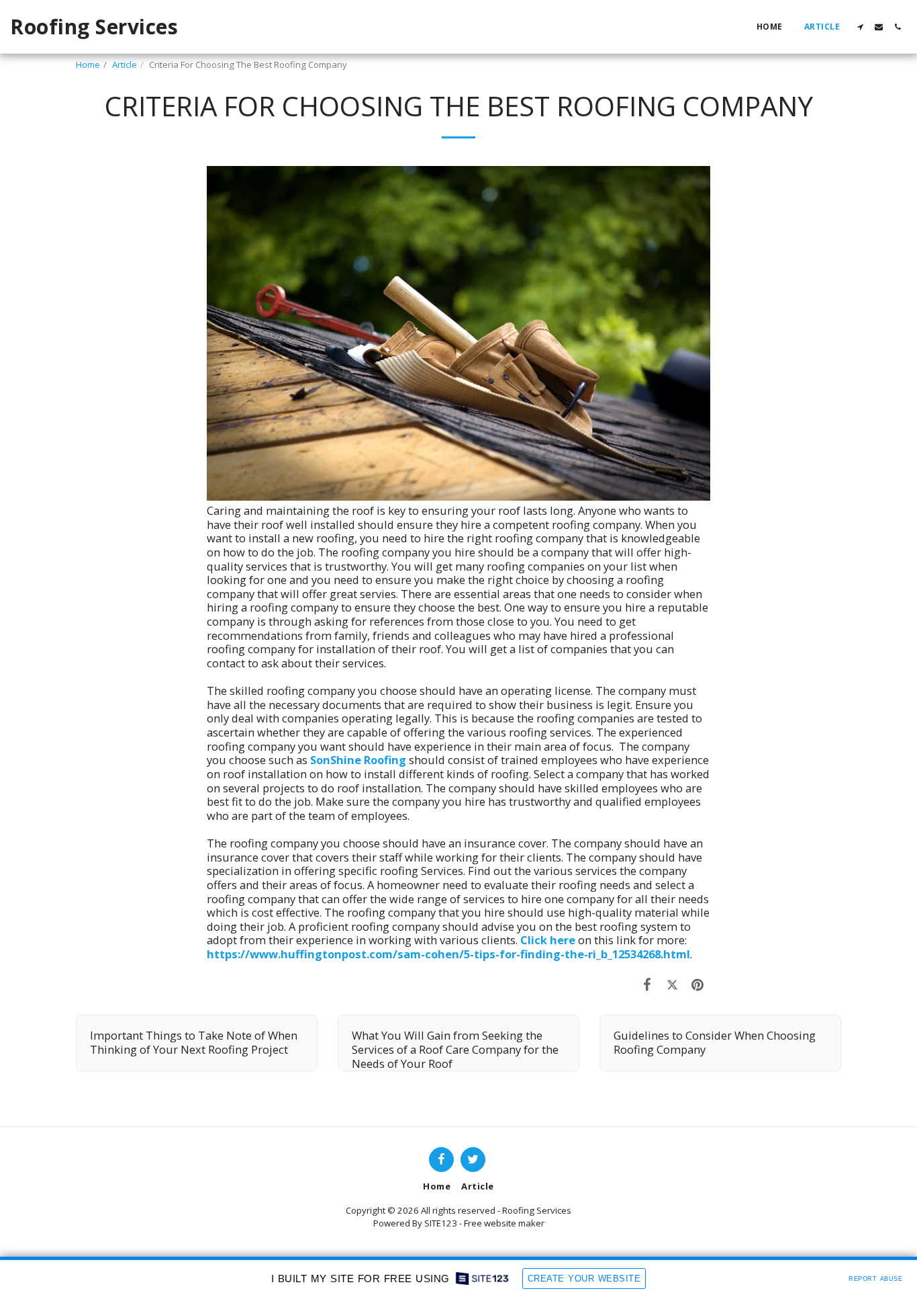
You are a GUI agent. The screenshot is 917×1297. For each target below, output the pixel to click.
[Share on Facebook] (647, 984)
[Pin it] (697, 984)
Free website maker (504, 1223)
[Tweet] (672, 984)
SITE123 (440, 1223)
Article (124, 64)
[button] (860, 27)
